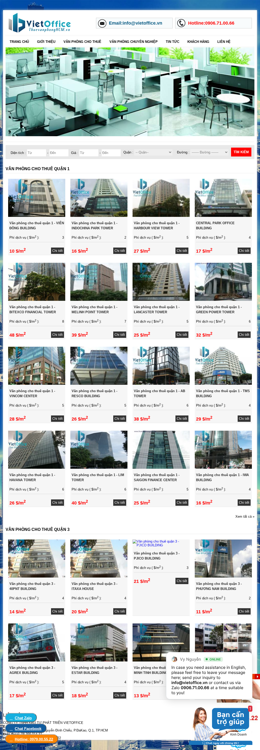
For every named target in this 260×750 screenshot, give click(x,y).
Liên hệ (224, 42)
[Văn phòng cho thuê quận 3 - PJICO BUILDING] (161, 545)
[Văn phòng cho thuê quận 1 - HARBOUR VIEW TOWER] (161, 216)
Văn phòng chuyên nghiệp (133, 42)
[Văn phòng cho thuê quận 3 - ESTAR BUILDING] (98, 660)
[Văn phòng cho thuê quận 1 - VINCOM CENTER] (36, 384)
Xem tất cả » (244, 516)
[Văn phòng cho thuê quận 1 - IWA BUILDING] (223, 467)
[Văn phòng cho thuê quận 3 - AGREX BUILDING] (36, 660)
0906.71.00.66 (195, 687)
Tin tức (172, 42)
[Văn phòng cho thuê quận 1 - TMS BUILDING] (223, 384)
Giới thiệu (46, 42)
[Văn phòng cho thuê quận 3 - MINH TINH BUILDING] (161, 660)
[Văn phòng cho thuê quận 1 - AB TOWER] (161, 384)
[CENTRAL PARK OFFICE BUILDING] (223, 216)
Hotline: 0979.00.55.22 (34, 739)
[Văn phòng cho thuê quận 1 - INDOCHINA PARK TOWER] (98, 216)
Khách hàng (198, 42)
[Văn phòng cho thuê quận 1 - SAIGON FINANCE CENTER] (161, 467)
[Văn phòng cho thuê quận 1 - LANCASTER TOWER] (161, 300)
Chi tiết (57, 251)
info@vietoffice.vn (189, 682)
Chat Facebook (28, 728)
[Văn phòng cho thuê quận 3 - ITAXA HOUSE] (98, 576)
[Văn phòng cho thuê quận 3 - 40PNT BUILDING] (36, 576)
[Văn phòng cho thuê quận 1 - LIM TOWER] (98, 467)
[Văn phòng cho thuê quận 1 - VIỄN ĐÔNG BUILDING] (36, 216)
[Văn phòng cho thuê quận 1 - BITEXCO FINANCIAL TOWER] (36, 300)
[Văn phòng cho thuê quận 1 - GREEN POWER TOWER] (223, 300)
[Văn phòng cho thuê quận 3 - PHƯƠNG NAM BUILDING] (223, 576)
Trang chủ (19, 42)
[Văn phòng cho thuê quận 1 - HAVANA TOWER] (36, 467)
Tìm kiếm (241, 152)
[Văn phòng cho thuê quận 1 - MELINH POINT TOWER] (98, 300)
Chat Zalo (23, 718)
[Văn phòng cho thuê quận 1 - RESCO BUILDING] (98, 384)
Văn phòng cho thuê (82, 42)
